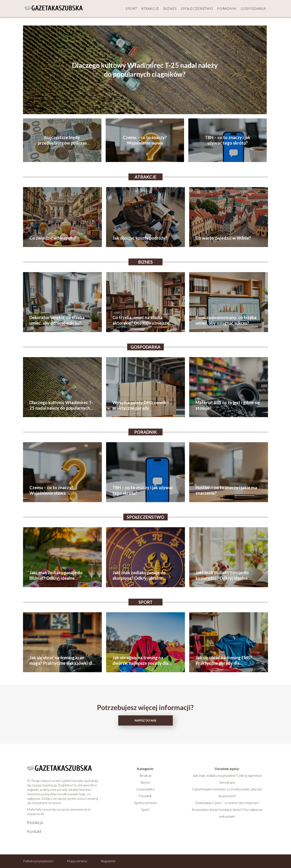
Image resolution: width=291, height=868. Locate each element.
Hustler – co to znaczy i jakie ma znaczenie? (226, 490)
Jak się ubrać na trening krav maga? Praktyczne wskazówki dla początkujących (62, 660)
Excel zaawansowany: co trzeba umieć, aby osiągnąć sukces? (226, 320)
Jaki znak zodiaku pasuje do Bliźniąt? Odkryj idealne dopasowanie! (55, 575)
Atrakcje (150, 8)
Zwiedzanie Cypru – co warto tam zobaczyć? (227, 803)
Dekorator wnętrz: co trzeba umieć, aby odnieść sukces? (57, 320)
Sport (131, 8)
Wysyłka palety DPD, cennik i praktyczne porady (140, 405)
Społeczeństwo (197, 8)
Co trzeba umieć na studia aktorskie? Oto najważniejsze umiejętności (140, 320)
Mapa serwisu (77, 861)
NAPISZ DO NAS (145, 720)
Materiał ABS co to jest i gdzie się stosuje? (228, 405)
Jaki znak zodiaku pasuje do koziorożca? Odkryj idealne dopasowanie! (222, 575)
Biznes (170, 8)
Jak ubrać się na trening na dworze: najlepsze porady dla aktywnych (140, 660)
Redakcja (35, 822)
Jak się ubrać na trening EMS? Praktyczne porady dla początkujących (224, 660)
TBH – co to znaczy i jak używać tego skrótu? (227, 140)
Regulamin (108, 861)
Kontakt (34, 831)
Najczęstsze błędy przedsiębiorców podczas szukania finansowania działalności (62, 140)
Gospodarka (253, 8)
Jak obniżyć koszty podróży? (139, 237)
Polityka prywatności (38, 861)
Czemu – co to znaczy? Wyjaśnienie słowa (145, 140)
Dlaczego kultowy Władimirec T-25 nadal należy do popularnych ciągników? (145, 69)
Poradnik (226, 8)
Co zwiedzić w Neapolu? (52, 237)
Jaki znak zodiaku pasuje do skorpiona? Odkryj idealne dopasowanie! (139, 575)
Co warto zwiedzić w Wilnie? (223, 237)
